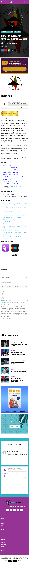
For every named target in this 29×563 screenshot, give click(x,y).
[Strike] (7, 286)
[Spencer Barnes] (2, 43)
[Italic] (4, 286)
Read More (21, 560)
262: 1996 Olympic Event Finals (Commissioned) (15, 215)
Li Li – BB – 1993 (7, 165)
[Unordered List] (11, 286)
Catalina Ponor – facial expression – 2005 (13, 176)
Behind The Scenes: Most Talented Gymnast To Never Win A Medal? (19, 344)
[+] (19, 286)
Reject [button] (15, 560)
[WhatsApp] (9, 50)
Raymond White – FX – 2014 (10, 181)
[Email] (12, 50)
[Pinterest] (5, 50)
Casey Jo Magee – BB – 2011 (10, 167)
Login (26, 277)
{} (17, 286)
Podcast (4, 31)
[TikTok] (18, 510)
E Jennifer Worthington (13, 457)
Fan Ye (13, 186)
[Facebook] (2, 50)
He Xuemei (18, 186)
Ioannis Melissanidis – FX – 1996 (10, 183)
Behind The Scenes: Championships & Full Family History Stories (18, 380)
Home (2, 5)
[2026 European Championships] (5, 370)
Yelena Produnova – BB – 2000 (11, 172)
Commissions (17, 31)
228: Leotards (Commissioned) (10, 230)
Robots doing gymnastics (12, 451)
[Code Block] (14, 286)
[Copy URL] (15, 50)
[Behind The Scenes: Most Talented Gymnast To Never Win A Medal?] (5, 343)
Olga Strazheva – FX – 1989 (9, 169)
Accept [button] (10, 560)
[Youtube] (14, 510)
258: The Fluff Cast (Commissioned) (12, 217)
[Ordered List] (9, 286)
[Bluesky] (7, 510)
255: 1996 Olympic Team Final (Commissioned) (14, 223)
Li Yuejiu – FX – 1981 (7, 179)
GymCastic (10, 31)
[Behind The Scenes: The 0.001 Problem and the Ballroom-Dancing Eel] (5, 361)
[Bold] (2, 286)
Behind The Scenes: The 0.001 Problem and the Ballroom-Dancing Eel (18, 362)
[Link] (15, 286)
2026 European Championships (18, 371)
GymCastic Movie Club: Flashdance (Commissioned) (18, 353)
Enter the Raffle (14, 69)
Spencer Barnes (12, 43)
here (14, 194)
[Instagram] (11, 510)
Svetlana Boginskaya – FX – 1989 (11, 174)
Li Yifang (9, 187)
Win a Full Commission (15, 63)
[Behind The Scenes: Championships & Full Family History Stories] (5, 379)
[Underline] (6, 286)
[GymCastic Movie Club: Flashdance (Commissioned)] (5, 352)
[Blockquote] (12, 286)
